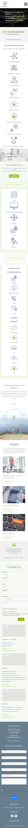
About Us (17, 807)
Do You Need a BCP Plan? (11, 506)
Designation (4, 590)
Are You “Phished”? (9, 533)
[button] (25, 4)
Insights (22, 807)
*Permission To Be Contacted (8, 611)
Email (3, 584)
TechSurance (11, 807)
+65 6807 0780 (5, 649)
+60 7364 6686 (5, 684)
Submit (21, 619)
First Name (4, 572)
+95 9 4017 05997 (5, 714)
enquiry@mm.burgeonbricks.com (9, 717)
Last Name (4, 578)
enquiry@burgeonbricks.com (14, 737)
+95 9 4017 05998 (5, 715)
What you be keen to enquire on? (9, 608)
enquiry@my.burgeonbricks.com (9, 686)
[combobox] (3, 599)
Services (5, 807)
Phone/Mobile (5, 596)
